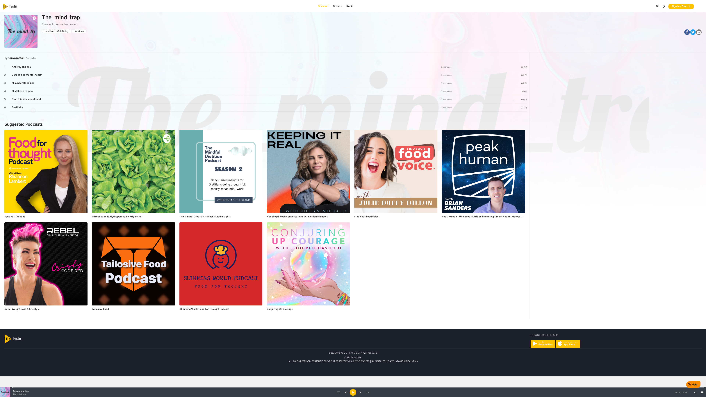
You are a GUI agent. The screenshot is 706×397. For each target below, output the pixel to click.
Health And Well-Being (56, 31)
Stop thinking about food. (26, 99)
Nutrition (79, 31)
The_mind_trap (19, 394)
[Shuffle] (338, 392)
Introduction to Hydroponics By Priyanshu (117, 216)
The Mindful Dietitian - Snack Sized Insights (205, 216)
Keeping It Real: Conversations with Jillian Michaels (297, 216)
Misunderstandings (23, 83)
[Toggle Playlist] (702, 392)
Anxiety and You (21, 391)
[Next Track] (360, 392)
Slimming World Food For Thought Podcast (204, 309)
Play (5, 67)
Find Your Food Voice (366, 216)
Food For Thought (14, 216)
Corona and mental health (27, 75)
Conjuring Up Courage (280, 309)
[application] (353, 392)
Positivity (17, 107)
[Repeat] (367, 392)
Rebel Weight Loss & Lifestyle (22, 309)
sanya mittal (15, 58)
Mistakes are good (22, 91)
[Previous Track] (345, 392)
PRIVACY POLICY (338, 354)
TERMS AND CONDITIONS (363, 354)
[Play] (353, 392)
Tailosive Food (100, 309)
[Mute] (695, 392)
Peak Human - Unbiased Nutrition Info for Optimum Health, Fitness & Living (486, 216)
